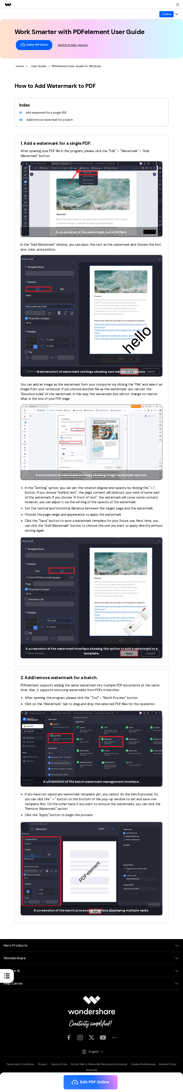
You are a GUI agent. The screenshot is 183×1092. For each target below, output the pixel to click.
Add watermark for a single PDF (46, 113)
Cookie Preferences (143, 1064)
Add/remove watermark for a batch (49, 120)
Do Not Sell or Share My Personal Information (99, 1064)
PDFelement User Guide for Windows (76, 66)
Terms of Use (59, 1064)
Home (20, 66)
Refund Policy (168, 1064)
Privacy (42, 1064)
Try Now (166, 14)
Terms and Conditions (20, 1064)
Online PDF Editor (37, 44)
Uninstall (91, 1070)
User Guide (38, 66)
